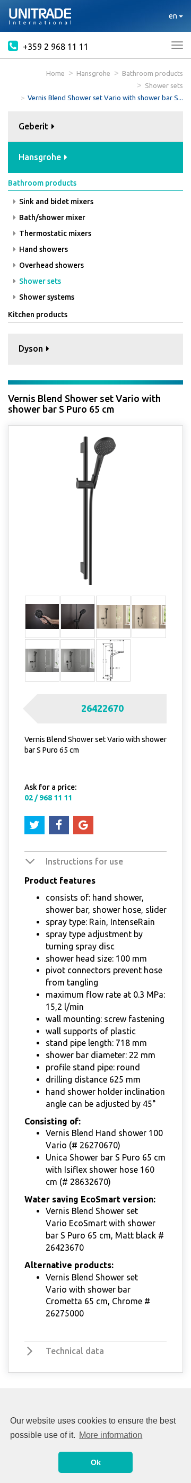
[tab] (95, 127)
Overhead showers (51, 265)
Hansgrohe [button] (41, 157)
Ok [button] (96, 1462)
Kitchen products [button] (37, 314)
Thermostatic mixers (54, 233)
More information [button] (110, 1435)
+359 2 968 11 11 (55, 46)
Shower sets (164, 85)
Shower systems (46, 297)
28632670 (89, 1182)
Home (55, 73)
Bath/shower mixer (51, 217)
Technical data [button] (75, 1351)
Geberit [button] (34, 126)
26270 (91, 1145)
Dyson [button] (32, 348)
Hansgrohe (93, 73)
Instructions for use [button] (84, 861)
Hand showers (43, 249)
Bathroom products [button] (42, 183)
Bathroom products (152, 73)
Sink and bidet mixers (55, 201)
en (174, 16)
